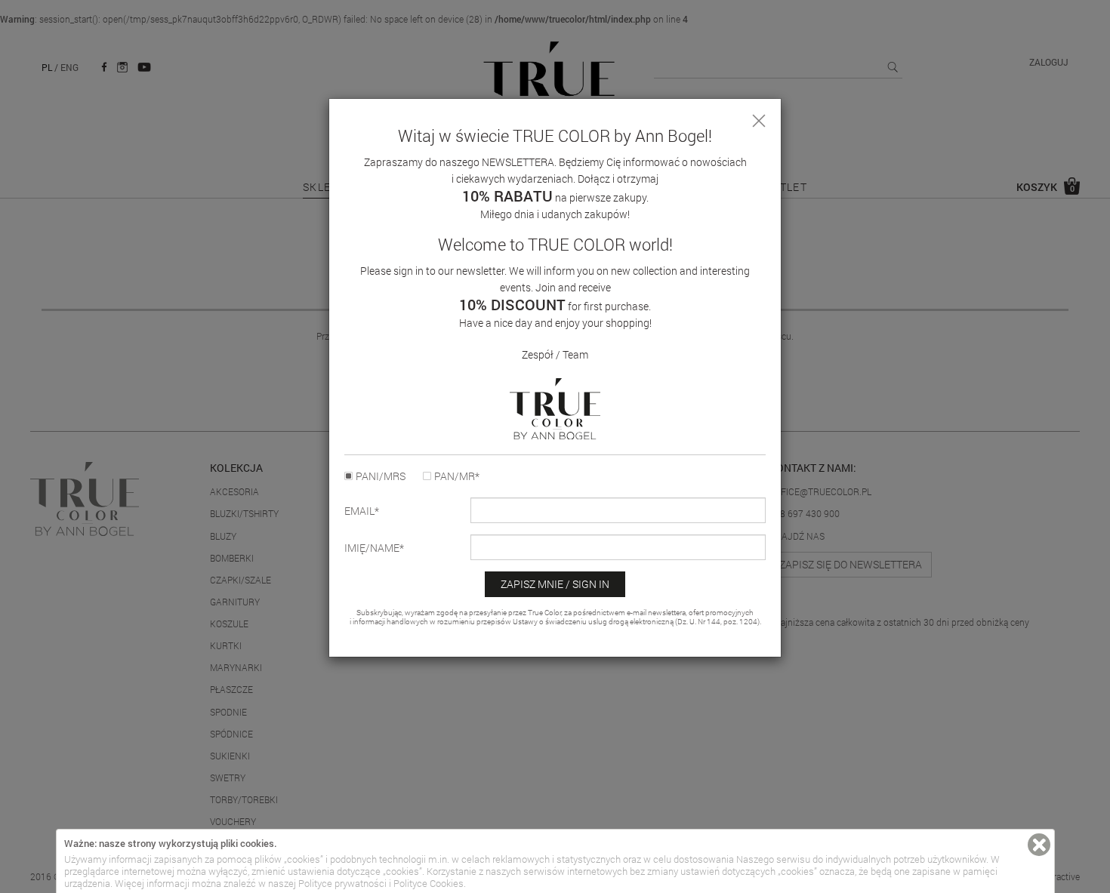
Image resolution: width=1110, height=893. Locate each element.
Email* (361, 511)
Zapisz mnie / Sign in (555, 584)
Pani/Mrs (380, 476)
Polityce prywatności (342, 883)
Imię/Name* (374, 548)
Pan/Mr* (456, 476)
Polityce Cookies (428, 883)
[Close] (759, 121)
